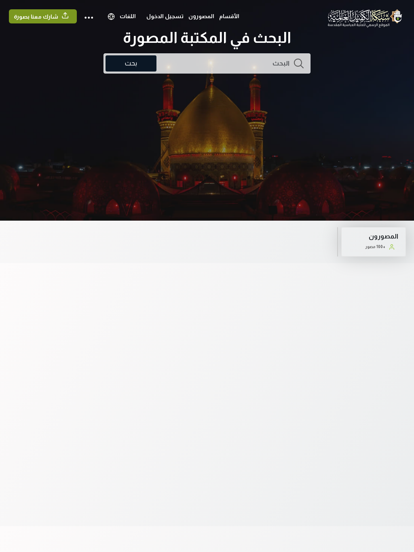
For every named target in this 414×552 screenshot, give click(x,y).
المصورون (201, 16)
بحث (131, 63)
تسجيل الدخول (165, 16)
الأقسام (229, 16)
